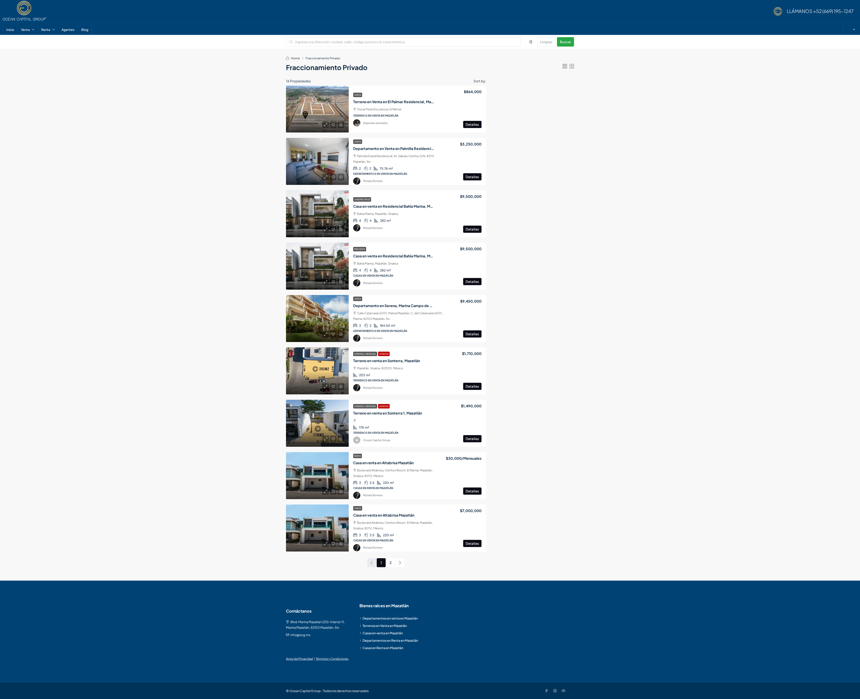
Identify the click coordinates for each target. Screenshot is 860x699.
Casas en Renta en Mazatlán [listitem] (383, 648)
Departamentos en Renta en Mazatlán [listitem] (390, 640)
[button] (565, 66)
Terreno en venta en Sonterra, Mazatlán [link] (386, 360)
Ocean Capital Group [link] (376, 440)
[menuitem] (852, 29)
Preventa (359, 249)
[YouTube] (564, 691)
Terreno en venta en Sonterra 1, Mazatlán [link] (387, 413)
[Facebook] (547, 691)
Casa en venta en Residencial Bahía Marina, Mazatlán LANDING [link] (406, 206)
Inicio (10, 30)
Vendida (384, 354)
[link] (317, 109)
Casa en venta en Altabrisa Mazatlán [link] (383, 515)
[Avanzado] (530, 42)
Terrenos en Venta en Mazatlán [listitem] (385, 626)
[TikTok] (571, 691)
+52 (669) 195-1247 (833, 11)
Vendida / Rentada (365, 354)
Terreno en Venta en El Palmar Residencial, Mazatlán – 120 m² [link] (405, 101)
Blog (84, 30)
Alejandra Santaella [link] (375, 123)
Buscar (565, 42)
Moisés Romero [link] (373, 181)
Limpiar (546, 42)
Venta (25, 30)
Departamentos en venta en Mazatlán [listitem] (390, 618)
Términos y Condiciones (332, 659)
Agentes (68, 30)
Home (295, 58)
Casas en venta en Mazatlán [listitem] (383, 633)
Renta (45, 30)
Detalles (472, 124)
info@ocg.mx (300, 635)
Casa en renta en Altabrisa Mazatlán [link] (383, 462)
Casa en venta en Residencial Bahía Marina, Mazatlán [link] (398, 256)
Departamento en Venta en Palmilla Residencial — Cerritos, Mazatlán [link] (412, 148)
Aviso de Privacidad (299, 659)
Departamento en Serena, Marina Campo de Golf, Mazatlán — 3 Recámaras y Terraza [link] (425, 305)
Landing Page (362, 199)
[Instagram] (555, 691)
